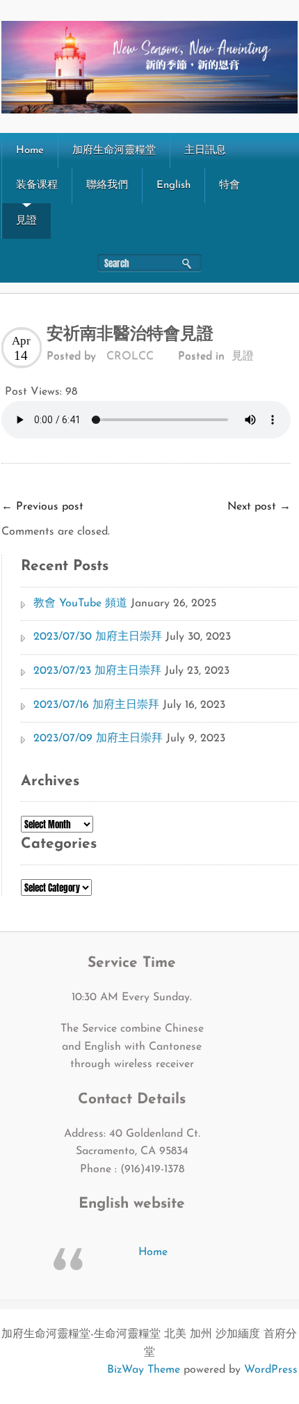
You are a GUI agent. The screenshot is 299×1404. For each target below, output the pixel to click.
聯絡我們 (107, 185)
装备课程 (37, 185)
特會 (229, 185)
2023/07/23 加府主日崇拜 (97, 671)
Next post (259, 506)
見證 (26, 221)
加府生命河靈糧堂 (114, 150)
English (173, 185)
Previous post (42, 506)
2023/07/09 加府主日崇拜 (98, 738)
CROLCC (130, 356)
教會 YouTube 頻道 (80, 603)
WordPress (271, 1369)
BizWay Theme (143, 1369)
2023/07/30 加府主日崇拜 (97, 636)
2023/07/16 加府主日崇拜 (96, 705)
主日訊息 (205, 150)
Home (30, 150)
